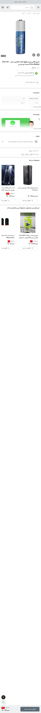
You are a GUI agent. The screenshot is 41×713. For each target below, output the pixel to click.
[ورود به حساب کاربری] (7, 7)
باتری (23, 13)
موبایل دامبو (36, 13)
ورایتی (27, 154)
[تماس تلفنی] (3, 697)
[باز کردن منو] (37, 7)
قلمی (31, 154)
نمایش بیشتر (37, 107)
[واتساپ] (3, 702)
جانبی (29, 13)
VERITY (34, 68)
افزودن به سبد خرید (30, 709)
